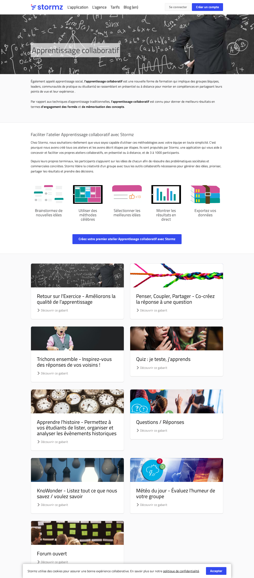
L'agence (99, 7)
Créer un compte (207, 7)
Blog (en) (131, 7)
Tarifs (115, 7)
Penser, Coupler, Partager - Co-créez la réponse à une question (175, 299)
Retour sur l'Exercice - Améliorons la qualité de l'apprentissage (76, 299)
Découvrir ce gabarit (54, 310)
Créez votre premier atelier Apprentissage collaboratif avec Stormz (127, 239)
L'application (77, 7)
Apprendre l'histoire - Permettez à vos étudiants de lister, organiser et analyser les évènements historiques (76, 427)
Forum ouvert (52, 553)
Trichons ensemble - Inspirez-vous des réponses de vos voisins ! (74, 362)
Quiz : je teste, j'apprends (163, 359)
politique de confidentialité (181, 571)
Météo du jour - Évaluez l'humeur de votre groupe (175, 493)
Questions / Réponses (160, 422)
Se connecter (178, 7)
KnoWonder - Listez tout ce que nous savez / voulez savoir (77, 493)
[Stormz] (47, 7)
